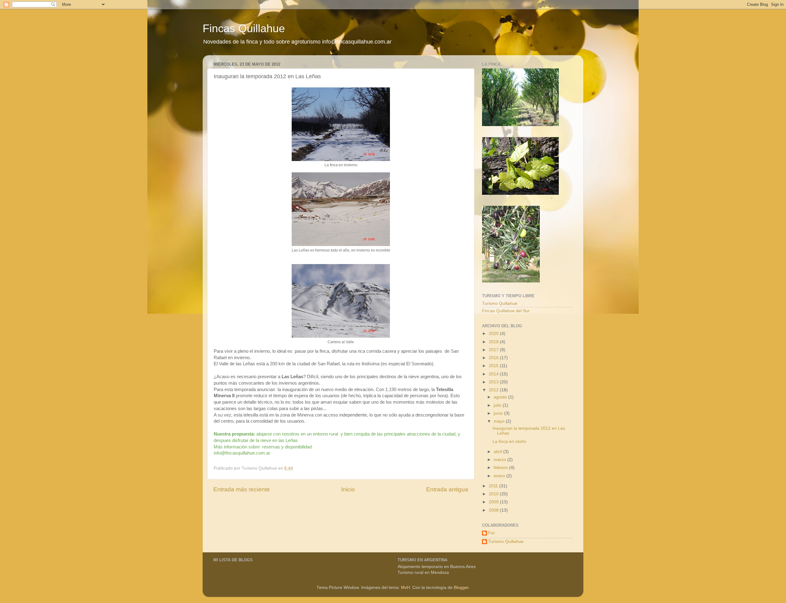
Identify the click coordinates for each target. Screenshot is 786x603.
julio (498, 405)
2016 (494, 357)
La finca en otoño (509, 441)
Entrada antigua (447, 489)
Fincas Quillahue (244, 28)
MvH (405, 587)
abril (498, 451)
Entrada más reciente (241, 489)
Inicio (348, 489)
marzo (500, 459)
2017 (494, 350)
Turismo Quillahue (499, 303)
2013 (494, 382)
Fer (491, 533)
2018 (494, 342)
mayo (500, 421)
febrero (501, 467)
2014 (494, 374)
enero (500, 476)
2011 (494, 486)
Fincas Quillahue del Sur (506, 311)
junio (499, 413)
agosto (501, 397)
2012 (494, 390)
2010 (494, 494)
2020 (494, 333)
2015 (494, 365)
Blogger (461, 587)
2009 (494, 502)
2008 (494, 510)
